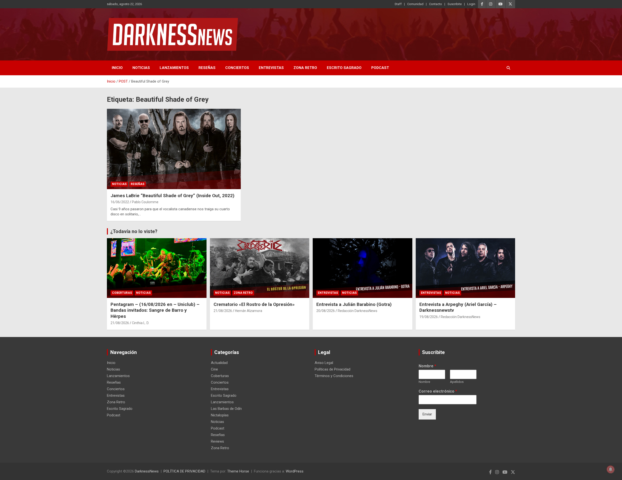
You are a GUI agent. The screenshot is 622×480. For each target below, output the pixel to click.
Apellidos (457, 382)
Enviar (427, 414)
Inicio (117, 68)
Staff (398, 4)
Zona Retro (305, 68)
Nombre (427, 366)
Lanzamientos (174, 68)
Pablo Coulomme (145, 202)
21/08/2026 (120, 323)
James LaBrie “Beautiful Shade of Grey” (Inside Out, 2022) (172, 195)
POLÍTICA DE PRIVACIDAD (184, 471)
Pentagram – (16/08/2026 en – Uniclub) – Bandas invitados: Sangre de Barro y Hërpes (155, 310)
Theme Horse (238, 471)
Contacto (435, 4)
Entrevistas (271, 68)
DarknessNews (147, 471)
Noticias (141, 68)
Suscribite (455, 4)
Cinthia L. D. (140, 323)
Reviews (217, 441)
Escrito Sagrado (344, 68)
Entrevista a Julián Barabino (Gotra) (354, 304)
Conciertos (237, 68)
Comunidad (415, 4)
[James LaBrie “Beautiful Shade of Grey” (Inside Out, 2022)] (173, 149)
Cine (214, 369)
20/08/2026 (325, 311)
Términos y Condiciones (334, 376)
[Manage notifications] (610, 469)
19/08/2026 (428, 317)
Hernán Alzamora (248, 311)
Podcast (380, 68)
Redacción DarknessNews (357, 311)
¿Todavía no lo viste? (133, 231)
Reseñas (207, 68)
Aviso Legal (324, 363)
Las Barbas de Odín (226, 408)
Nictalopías (220, 415)
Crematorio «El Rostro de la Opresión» (254, 304)
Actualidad (219, 363)
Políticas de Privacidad (332, 369)
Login (471, 4)
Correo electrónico (438, 391)
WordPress (294, 471)
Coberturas (122, 293)
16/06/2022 (120, 202)
